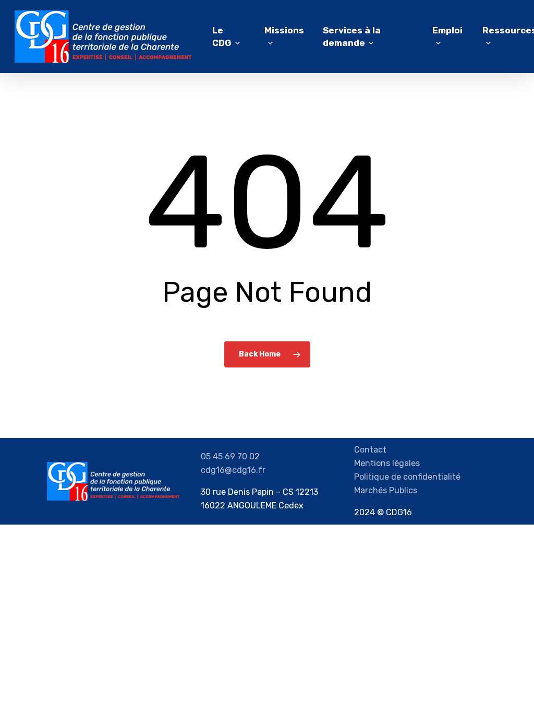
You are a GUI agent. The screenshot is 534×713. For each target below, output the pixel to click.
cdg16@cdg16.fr (233, 470)
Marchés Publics (385, 490)
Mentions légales (387, 463)
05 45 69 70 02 (230, 456)
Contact (370, 450)
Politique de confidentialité (407, 477)
